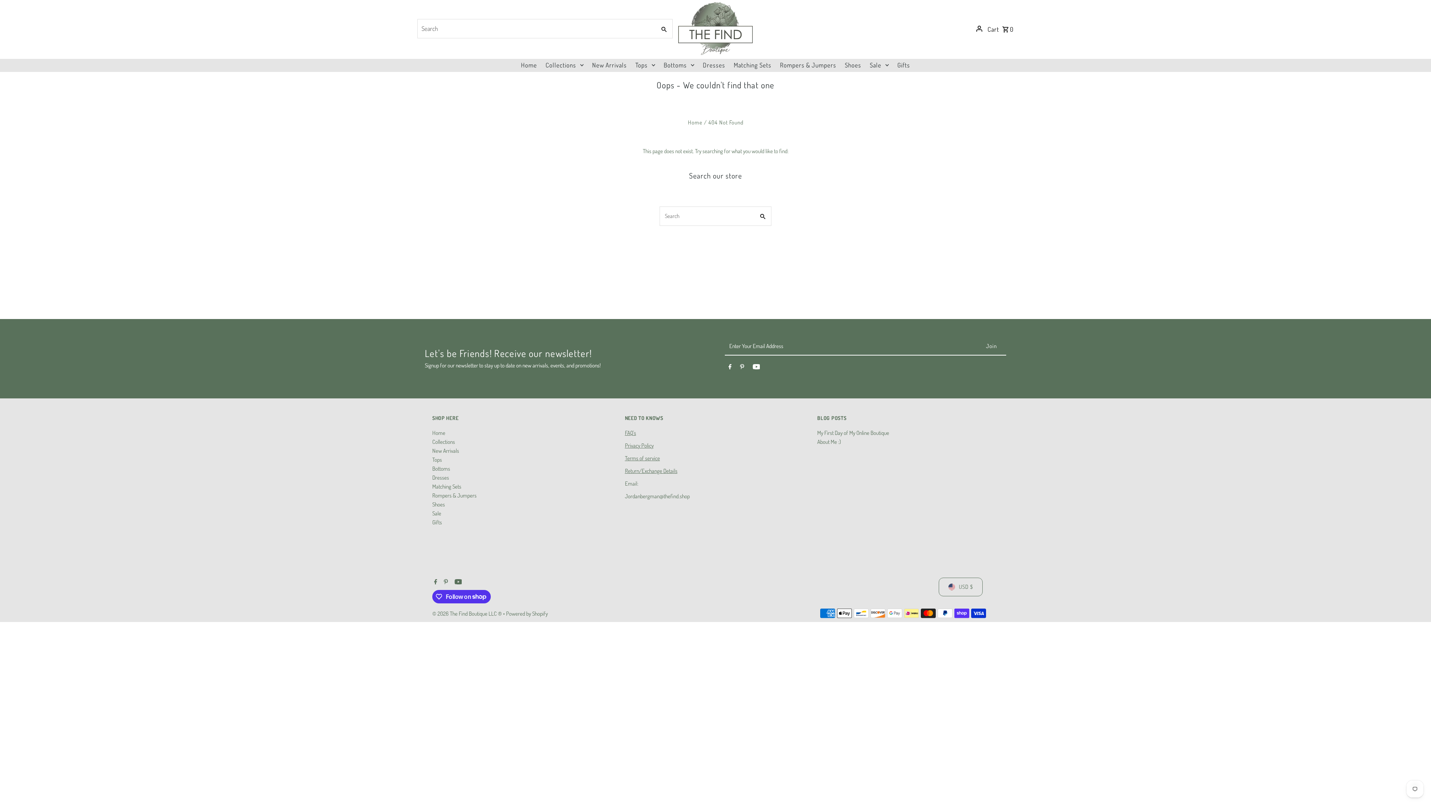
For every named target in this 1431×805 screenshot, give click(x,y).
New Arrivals (445, 450)
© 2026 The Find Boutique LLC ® (467, 613)
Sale (436, 513)
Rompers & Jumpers (454, 495)
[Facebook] (730, 367)
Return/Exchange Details (651, 470)
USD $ (966, 586)
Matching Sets (446, 486)
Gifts (437, 522)
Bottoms (441, 468)
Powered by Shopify (527, 613)
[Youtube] (756, 367)
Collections (443, 441)
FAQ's (630, 432)
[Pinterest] (742, 367)
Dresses (440, 477)
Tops (437, 459)
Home (695, 122)
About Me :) (829, 441)
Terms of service (642, 458)
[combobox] (536, 28)
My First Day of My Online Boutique (853, 432)
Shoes (438, 504)
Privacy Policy (639, 445)
